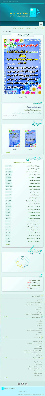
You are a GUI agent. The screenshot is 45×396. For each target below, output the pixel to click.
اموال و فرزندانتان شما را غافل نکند (34, 314)
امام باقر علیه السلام (35, 183)
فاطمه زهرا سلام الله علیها (34, 169)
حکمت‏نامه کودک (38, 364)
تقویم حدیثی (36, 296)
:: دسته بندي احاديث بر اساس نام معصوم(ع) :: (22, 162)
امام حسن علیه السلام (34, 175)
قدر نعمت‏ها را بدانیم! (37, 341)
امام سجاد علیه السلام (34, 180)
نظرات (16, 1)
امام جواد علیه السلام (35, 195)
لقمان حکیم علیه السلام (34, 212)
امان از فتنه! (39, 346)
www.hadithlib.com (10, 388)
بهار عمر (14, 149)
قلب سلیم (39, 300)
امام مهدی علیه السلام (34, 204)
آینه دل (30, 149)
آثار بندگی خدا (38, 355)
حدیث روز (37, 337)
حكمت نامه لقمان (37, 371)
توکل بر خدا (39, 321)
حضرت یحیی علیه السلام (34, 241)
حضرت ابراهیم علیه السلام (33, 227)
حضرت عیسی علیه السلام (34, 207)
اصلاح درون (39, 326)
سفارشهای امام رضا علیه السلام (34, 330)
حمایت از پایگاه (5, 1)
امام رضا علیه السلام (35, 192)
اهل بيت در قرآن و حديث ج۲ (35, 366)
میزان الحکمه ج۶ (38, 362)
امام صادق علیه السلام (34, 186)
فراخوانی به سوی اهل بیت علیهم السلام (32, 351)
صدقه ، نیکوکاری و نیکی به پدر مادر (33, 305)
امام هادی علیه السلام (35, 198)
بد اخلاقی (39, 332)
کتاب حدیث (36, 358)
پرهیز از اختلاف (38, 309)
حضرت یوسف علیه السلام (34, 224)
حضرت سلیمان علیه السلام (33, 230)
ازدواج (40, 328)
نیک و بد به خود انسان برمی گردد (34, 302)
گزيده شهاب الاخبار (37, 373)
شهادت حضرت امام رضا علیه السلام (33, 353)
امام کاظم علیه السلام (35, 189)
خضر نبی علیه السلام (35, 215)
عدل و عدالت (39, 335)
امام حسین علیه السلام (34, 178)
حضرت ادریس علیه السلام (33, 238)
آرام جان (40, 307)
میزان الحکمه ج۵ (38, 376)
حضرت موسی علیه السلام (34, 209)
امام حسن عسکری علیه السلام (32, 201)
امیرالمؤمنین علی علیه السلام (33, 172)
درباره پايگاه (11, 1)
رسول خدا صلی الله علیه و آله (33, 166)
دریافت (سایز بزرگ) (22, 97)
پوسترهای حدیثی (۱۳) (18, 28)
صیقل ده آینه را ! (38, 348)
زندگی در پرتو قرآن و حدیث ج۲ (35, 369)
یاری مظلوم (39, 312)
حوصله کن (39, 323)
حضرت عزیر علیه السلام (34, 236)
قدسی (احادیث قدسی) (34, 218)
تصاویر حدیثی (29, 28)
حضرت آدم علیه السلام (34, 221)
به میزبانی (22, 391)
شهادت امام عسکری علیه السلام (34, 344)
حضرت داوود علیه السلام (34, 233)
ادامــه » (8, 152)
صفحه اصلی (38, 28)
